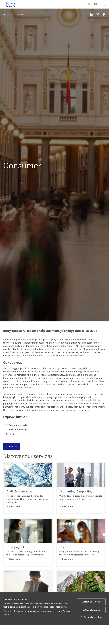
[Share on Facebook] (104, 14)
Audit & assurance (19, 491)
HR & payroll (15, 547)
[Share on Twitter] (98, 14)
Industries (7, 14)
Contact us (12, 446)
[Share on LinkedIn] (92, 14)
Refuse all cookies (91, 610)
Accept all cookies (91, 601)
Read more (14, 506)
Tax (61, 547)
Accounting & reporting (76, 491)
